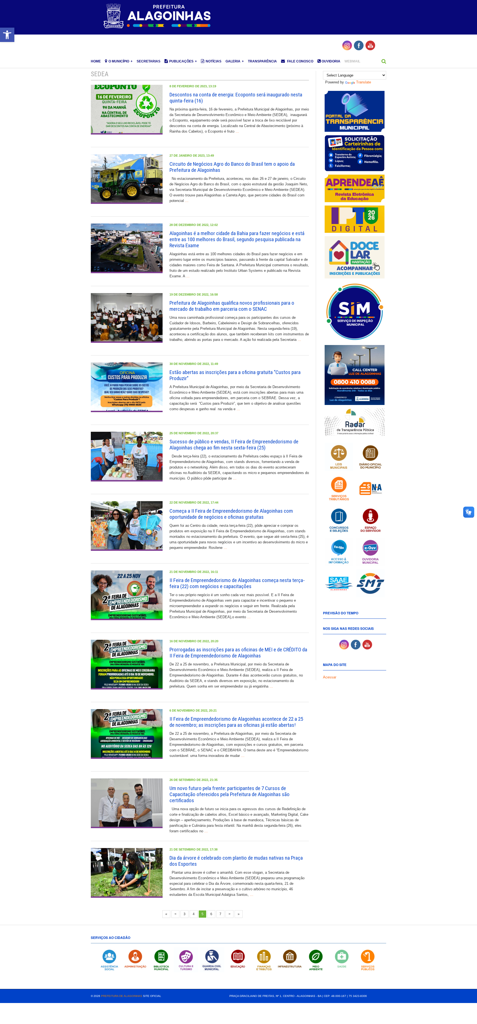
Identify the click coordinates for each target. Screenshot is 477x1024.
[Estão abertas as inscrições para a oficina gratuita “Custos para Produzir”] (127, 387)
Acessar (329, 677)
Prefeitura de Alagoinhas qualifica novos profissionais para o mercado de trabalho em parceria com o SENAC (231, 306)
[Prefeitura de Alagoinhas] (158, 16)
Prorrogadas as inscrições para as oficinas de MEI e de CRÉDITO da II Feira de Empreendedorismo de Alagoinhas (238, 652)
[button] (7, 35)
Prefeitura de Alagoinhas (121, 995)
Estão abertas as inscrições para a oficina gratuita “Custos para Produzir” (235, 375)
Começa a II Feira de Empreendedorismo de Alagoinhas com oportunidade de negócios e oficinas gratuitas (231, 514)
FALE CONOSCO (299, 61)
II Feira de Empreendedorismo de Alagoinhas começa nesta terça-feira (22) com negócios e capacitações (237, 583)
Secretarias (148, 61)
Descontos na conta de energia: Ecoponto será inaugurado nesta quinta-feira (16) (235, 97)
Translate (363, 82)
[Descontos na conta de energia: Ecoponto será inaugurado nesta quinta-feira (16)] (127, 110)
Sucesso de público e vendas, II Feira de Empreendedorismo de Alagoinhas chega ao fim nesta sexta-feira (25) (233, 444)
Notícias (213, 61)
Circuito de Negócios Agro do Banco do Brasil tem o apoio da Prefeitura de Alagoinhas (232, 167)
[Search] (383, 61)
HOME (96, 61)
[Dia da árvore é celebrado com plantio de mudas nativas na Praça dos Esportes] (127, 873)
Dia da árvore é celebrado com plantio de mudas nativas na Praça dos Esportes (236, 861)
